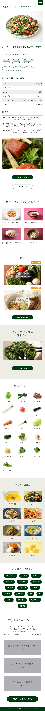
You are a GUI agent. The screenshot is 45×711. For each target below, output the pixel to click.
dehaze (40, 2)
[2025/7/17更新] (22, 300)
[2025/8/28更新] (22, 275)
